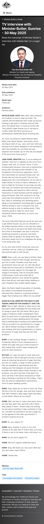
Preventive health (32, 478)
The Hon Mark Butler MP (13, 468)
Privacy (36, 491)
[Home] (7, 6)
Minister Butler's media (13, 19)
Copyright (18, 491)
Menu (8, 13)
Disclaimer (27, 491)
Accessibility (7, 491)
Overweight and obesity (12, 478)
